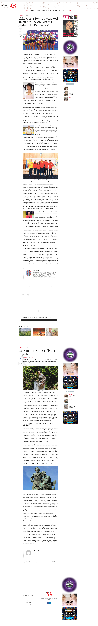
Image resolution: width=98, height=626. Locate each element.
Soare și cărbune (22, 336)
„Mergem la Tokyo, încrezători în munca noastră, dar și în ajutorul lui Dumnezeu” (38, 21)
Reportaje (32, 10)
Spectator (21, 15)
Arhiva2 (21, 623)
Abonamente (68, 10)
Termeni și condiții (28, 602)
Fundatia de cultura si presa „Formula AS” (29, 595)
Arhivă (27, 10)
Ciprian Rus (36, 270)
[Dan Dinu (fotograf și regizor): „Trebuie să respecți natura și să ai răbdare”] (39, 332)
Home (28, 593)
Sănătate (38, 10)
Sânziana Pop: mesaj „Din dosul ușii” (72, 94)
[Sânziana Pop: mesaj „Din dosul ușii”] (66, 93)
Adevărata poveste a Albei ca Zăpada (37, 352)
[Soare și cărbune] (25, 332)
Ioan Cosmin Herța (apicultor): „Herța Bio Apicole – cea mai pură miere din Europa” (52, 337)
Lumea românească (56, 10)
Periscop (20, 347)
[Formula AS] (13, 5)
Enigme (49, 10)
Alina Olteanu (26, 357)
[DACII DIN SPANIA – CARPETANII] (66, 99)
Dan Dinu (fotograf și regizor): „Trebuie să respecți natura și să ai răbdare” (38, 337)
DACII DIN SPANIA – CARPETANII (72, 99)
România (26, 265)
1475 (32, 357)
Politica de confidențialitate (29, 604)
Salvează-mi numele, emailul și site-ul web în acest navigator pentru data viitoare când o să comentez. (38, 317)
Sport (29, 265)
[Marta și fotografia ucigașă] (66, 88)
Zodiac (63, 10)
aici (45, 0)
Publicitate (51, 623)
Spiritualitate (44, 10)
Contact (28, 600)
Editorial (70, 92)
